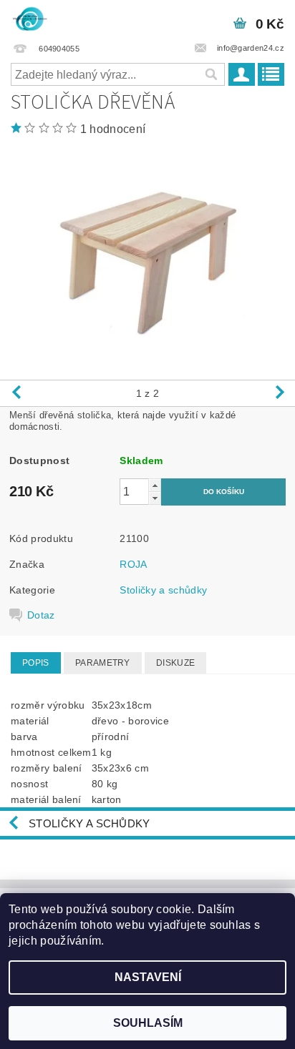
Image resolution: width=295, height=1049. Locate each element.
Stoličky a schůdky (163, 590)
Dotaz (41, 615)
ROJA (133, 564)
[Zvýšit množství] (154, 485)
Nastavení (148, 977)
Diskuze (175, 663)
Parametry (102, 663)
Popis (35, 663)
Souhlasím (148, 1023)
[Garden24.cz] (29, 18)
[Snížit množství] (154, 498)
